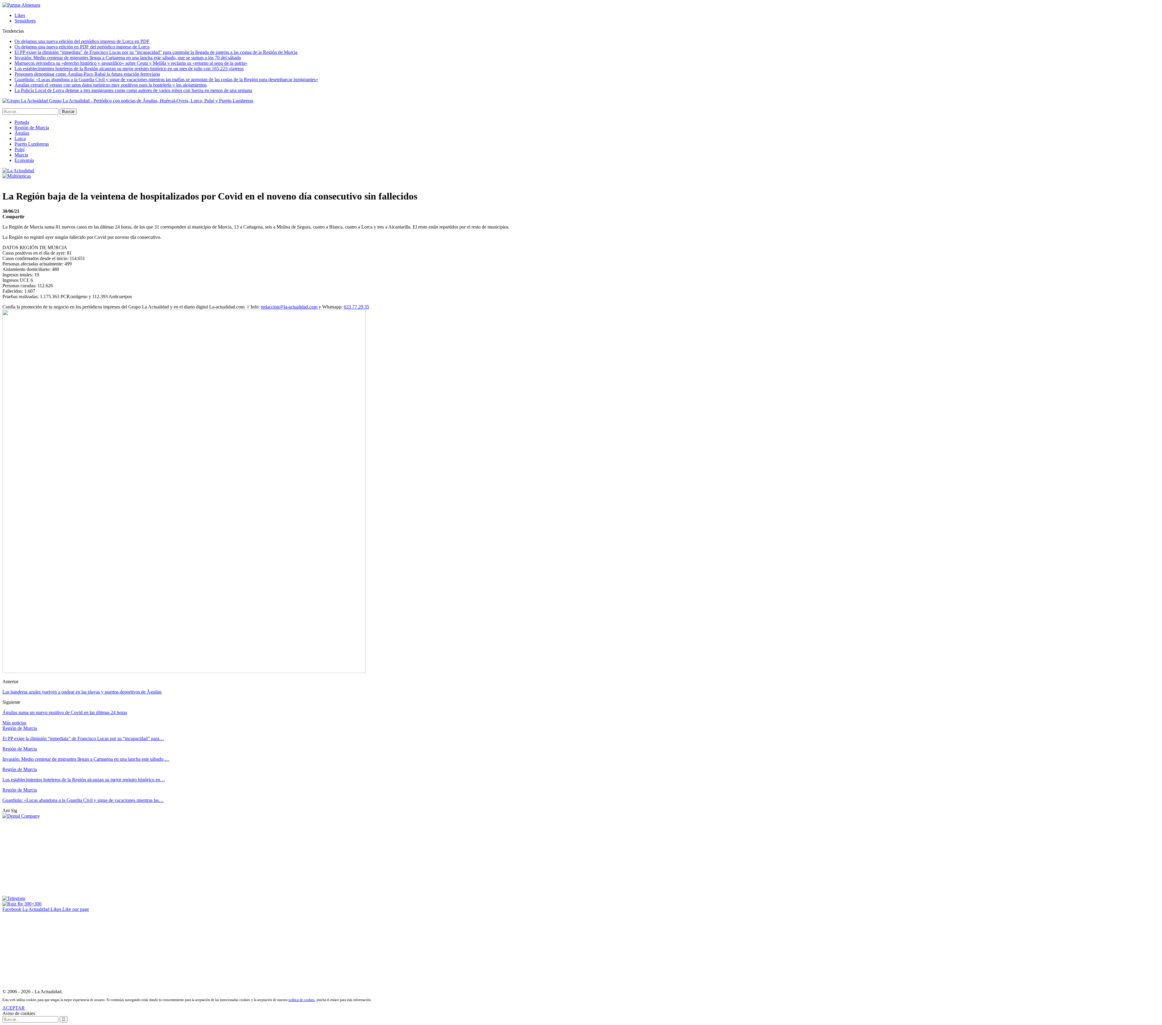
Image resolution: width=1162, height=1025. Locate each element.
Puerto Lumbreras (32, 144)
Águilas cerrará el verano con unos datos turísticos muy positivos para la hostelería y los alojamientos (111, 84)
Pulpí (20, 149)
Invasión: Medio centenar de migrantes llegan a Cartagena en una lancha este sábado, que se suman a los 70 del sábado (128, 57)
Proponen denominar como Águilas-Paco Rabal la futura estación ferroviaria (87, 74)
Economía (24, 160)
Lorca (20, 138)
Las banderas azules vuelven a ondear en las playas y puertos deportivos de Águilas (82, 691)
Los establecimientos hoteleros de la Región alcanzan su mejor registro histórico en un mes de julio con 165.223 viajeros (129, 68)
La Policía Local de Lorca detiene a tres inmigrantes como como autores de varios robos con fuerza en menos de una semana (133, 90)
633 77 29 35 (356, 306)
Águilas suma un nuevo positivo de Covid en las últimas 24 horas (64, 712)
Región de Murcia (32, 127)
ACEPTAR (13, 1007)
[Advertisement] (47, 857)
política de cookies (301, 1000)
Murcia (21, 154)
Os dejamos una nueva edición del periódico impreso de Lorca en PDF (82, 41)
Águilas (22, 133)
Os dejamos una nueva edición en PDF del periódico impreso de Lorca (82, 46)
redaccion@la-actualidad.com (289, 306)
